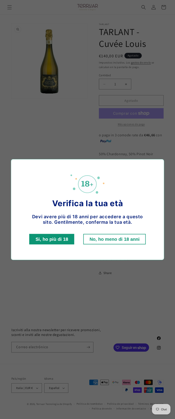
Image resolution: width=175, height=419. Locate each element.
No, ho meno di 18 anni (115, 239)
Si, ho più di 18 (52, 239)
